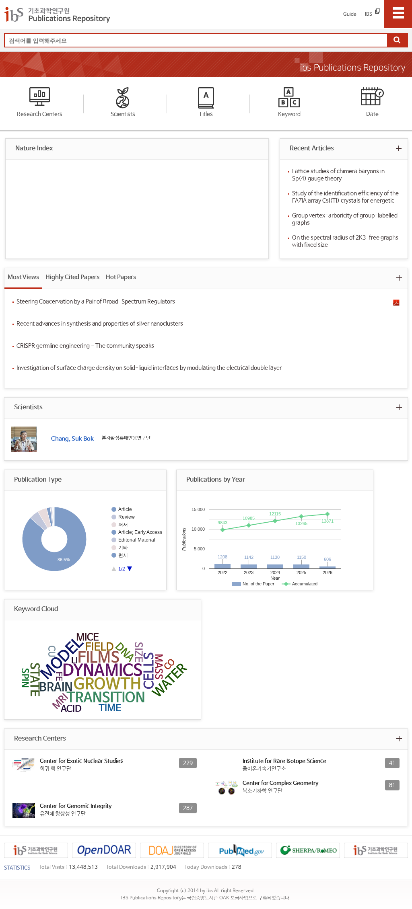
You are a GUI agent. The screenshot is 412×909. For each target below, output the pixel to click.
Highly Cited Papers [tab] (72, 277)
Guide (349, 14)
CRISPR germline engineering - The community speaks (85, 346)
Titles (206, 114)
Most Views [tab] (23, 277)
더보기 (399, 148)
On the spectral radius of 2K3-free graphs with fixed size (345, 241)
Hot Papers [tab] (121, 277)
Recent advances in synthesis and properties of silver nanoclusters (99, 323)
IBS (368, 14)
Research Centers (39, 114)
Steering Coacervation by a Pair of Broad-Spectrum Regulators (95, 301)
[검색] (397, 40)
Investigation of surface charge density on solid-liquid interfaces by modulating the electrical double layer (149, 368)
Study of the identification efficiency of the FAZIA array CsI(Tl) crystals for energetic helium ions (345, 197)
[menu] (398, 14)
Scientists (123, 114)
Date (372, 114)
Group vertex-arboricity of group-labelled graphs (345, 219)
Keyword (289, 114)
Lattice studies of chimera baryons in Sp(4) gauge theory (338, 175)
